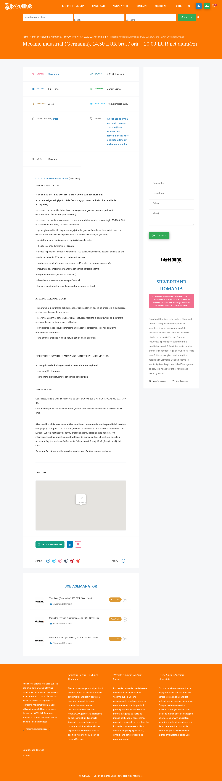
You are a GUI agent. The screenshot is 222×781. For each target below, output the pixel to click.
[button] (81, 489)
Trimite (161, 236)
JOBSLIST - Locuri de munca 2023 (99, 763)
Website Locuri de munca (37, 717)
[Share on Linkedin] (60, 548)
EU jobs (26, 743)
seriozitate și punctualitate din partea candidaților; (117, 140)
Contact (141, 6)
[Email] (78, 548)
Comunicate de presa (32, 737)
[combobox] (77, 20)
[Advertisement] (171, 121)
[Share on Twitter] (54, 548)
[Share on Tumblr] (66, 548)
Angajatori (120, 6)
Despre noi (161, 6)
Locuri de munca (73, 6)
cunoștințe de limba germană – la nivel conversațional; (115, 123)
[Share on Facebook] (48, 548)
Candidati (98, 6)
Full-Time (114, 587)
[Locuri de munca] (19, 6)
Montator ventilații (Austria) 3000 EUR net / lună (73, 625)
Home (25, 37)
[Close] (82, 478)
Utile (179, 6)
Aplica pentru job (52, 532)
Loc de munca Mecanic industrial (51, 178)
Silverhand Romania (62, 591)
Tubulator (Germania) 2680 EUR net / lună (70, 586)
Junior (55, 119)
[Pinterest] (72, 548)
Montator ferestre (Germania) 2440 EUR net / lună (74, 605)
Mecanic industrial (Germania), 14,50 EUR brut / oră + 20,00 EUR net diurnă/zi (66, 37)
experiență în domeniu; (117, 131)
